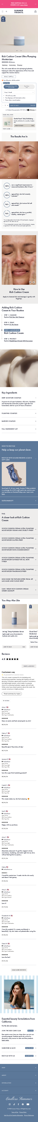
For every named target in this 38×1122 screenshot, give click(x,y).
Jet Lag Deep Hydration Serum (13, 631)
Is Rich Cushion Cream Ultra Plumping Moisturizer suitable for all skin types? (18, 560)
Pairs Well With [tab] (8, 114)
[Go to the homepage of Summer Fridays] (19, 11)
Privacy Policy (22, 1112)
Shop (3, 1067)
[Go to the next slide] (21, 50)
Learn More (24, 5)
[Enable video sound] (30, 282)
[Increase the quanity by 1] (7, 105)
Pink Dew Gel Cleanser (16, 317)
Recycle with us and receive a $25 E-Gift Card (17, 459)
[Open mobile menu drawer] (2, 11)
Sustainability (7, 501)
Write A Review (29, 666)
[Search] (6, 11)
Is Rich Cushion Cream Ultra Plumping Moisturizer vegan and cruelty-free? (18, 529)
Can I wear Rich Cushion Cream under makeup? (15, 590)
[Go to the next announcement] (35, 4)
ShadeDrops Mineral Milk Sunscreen (21, 341)
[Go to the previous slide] (17, 50)
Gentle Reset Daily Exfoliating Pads (24, 119)
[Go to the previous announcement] (3, 4)
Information (6, 1083)
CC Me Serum (13, 324)
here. (3, 494)
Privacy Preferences (29, 1115)
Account (5, 1090)
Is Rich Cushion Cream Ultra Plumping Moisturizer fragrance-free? (18, 570)
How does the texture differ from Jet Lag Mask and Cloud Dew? (17, 580)
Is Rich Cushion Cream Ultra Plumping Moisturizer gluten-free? (18, 539)
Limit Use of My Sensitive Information (13, 1115)
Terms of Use (15, 1112)
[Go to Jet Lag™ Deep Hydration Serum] (14, 616)
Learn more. (5, 1040)
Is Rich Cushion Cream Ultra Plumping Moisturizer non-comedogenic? (18, 549)
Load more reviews (19, 970)
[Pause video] (34, 282)
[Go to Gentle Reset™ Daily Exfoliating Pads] (8, 122)
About (4, 1075)
